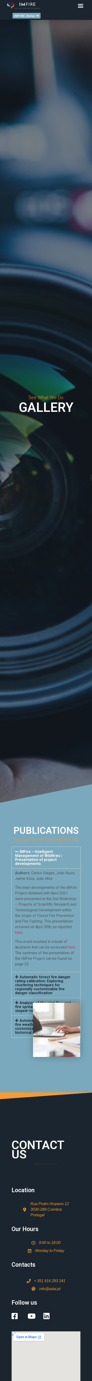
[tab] (46, 857)
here (18, 932)
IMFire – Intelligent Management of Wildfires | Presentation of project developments (38, 857)
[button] (80, 5)
